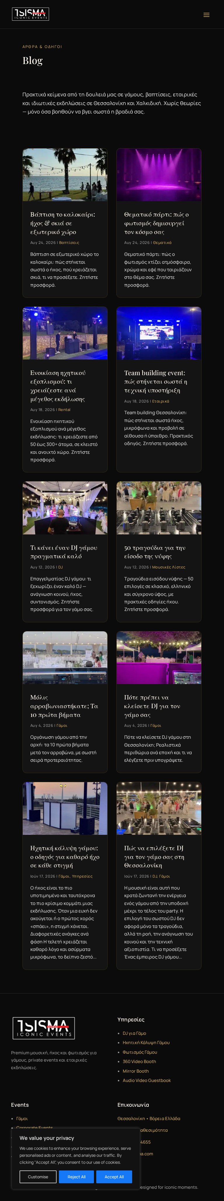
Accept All (114, 1176)
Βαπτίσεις (69, 242)
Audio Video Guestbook (147, 1080)
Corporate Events (34, 1128)
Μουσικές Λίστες (169, 567)
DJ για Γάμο (134, 1033)
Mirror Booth (136, 1071)
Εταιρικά (160, 401)
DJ (60, 567)
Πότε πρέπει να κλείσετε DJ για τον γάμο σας (152, 705)
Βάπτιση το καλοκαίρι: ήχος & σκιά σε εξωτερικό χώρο (62, 222)
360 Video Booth (139, 1061)
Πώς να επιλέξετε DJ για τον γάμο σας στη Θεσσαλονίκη (154, 856)
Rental (64, 409)
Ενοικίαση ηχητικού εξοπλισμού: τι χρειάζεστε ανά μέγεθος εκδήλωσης (57, 385)
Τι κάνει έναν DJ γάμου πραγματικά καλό (63, 551)
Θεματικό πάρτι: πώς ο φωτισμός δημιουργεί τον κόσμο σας (156, 222)
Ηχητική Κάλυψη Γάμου (146, 1042)
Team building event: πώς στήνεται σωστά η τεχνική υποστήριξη (155, 381)
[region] (76, 1158)
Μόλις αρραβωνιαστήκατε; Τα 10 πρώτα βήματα (64, 705)
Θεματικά (162, 242)
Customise (38, 1176)
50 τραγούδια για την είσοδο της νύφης (155, 551)
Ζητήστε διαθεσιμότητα (143, 1130)
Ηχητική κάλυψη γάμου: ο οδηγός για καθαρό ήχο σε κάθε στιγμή (64, 856)
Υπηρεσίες (82, 876)
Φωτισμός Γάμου (140, 1052)
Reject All (76, 1176)
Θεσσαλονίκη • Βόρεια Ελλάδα (149, 1118)
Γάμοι (62, 725)
